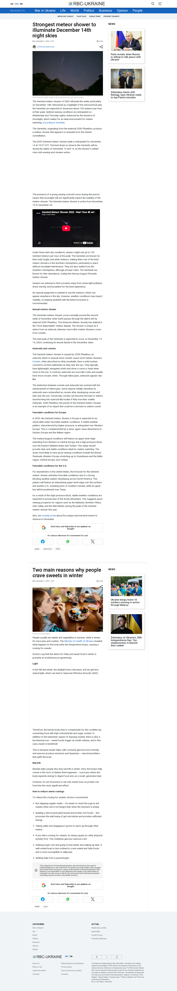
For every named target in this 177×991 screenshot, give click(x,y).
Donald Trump (94, 16)
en (16, 4)
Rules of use (37, 967)
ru (21, 4)
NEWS (111, 24)
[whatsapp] (117, 957)
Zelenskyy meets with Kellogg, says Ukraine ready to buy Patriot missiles (126, 95)
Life (63, 11)
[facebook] (97, 957)
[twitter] (107, 957)
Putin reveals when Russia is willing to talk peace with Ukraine (126, 57)
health (37, 907)
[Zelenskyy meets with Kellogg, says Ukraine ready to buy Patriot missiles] (126, 79)
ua (11, 4)
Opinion (122, 11)
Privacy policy (66, 967)
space (37, 549)
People (137, 11)
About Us (36, 963)
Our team (36, 974)
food (45, 907)
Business (105, 11)
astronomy (47, 549)
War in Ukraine (45, 11)
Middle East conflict (66, 16)
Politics (89, 11)
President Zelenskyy (111, 16)
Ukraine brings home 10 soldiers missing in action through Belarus (125, 602)
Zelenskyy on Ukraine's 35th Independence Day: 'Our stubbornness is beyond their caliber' (126, 641)
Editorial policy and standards (72, 963)
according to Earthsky (54, 122)
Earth (58, 549)
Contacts (64, 974)
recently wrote (49, 515)
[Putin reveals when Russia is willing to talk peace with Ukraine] (126, 41)
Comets (36, 361)
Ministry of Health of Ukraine (78, 641)
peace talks (81, 16)
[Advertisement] (67, 173)
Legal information (39, 970)
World (74, 11)
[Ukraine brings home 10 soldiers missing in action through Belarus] (126, 586)
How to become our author (71, 970)
